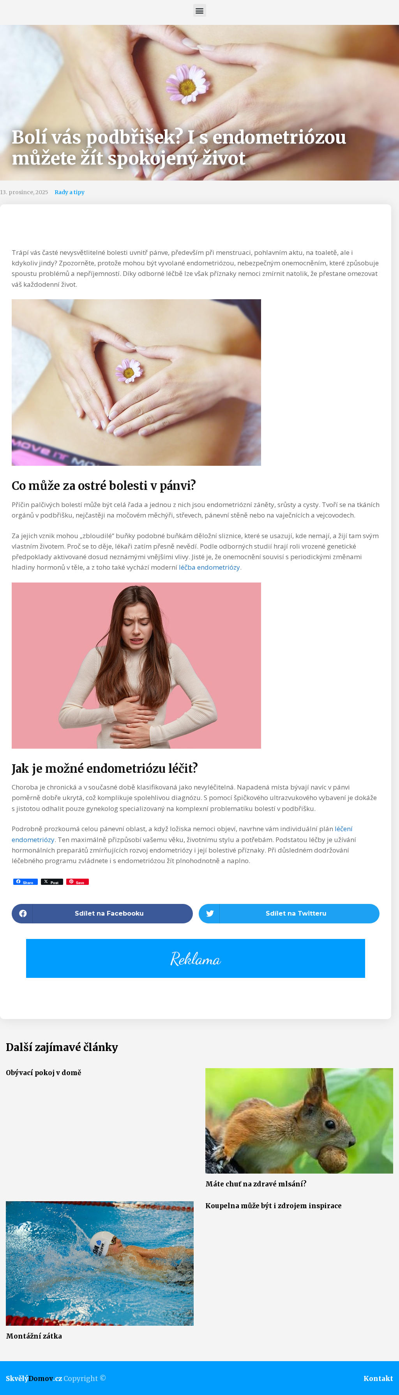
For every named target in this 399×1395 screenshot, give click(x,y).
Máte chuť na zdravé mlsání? (256, 1184)
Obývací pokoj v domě (43, 1073)
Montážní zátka (34, 1336)
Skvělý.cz (34, 1378)
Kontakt (378, 1378)
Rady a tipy (70, 192)
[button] (199, 10)
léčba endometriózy (209, 567)
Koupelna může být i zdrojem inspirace (273, 1206)
